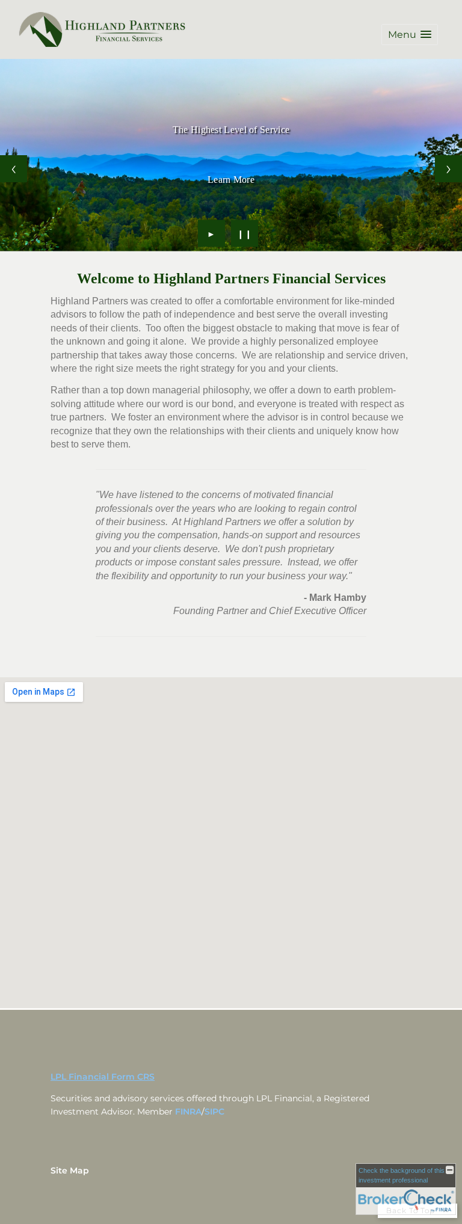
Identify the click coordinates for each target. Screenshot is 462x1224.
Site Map (70, 1170)
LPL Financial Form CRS (103, 1076)
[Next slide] (448, 168)
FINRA (188, 1111)
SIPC (214, 1111)
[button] (409, 34)
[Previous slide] (13, 168)
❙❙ (245, 233)
